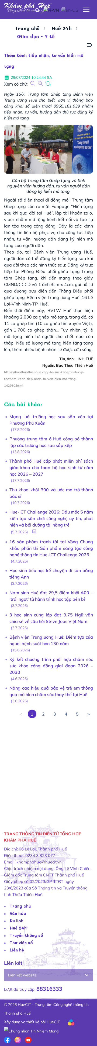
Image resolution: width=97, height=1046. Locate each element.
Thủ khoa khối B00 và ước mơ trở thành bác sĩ (51, 493)
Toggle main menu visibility (86, 9)
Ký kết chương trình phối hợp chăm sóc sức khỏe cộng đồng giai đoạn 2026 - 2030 (51, 666)
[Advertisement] (48, 767)
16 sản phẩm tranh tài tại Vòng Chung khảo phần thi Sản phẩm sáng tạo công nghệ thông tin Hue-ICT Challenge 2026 (51, 548)
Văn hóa (18, 913)
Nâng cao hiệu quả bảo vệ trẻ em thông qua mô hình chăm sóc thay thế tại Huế (51, 691)
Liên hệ (17, 950)
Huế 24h (61, 28)
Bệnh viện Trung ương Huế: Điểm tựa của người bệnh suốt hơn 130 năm (51, 640)
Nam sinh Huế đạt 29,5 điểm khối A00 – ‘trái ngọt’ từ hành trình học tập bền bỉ (51, 596)
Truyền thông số (26, 935)
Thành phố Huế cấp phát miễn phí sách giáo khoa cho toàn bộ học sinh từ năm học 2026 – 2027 (51, 467)
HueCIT (53, 1021)
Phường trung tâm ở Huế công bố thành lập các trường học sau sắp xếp (51, 442)
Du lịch (16, 920)
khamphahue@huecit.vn (39, 862)
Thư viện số (21, 942)
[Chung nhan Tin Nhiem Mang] (31, 1030)
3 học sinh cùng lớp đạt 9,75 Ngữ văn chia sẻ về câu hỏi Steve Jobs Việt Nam (51, 618)
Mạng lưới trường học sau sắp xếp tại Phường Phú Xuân (51, 420)
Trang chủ (27, 28)
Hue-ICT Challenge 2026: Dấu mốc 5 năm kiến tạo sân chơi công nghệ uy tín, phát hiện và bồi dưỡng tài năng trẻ (51, 518)
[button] (89, 45)
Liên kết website (22, 975)
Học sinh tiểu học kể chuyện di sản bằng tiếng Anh (51, 574)
